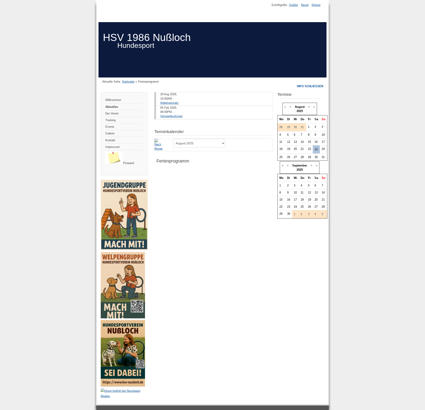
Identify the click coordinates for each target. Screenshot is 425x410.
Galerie (109, 133)
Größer (293, 5)
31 (323, 157)
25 (280, 157)
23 (316, 149)
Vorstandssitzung (171, 116)
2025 (300, 111)
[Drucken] (271, 129)
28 (302, 157)
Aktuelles (111, 106)
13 (295, 141)
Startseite (128, 81)
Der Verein (112, 113)
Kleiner (316, 5)
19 (288, 149)
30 (316, 157)
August (300, 106)
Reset (305, 5)
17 (323, 141)
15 (309, 141)
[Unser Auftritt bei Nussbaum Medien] (124, 396)
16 (316, 141)
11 (280, 141)
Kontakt (110, 140)
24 (323, 149)
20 (295, 149)
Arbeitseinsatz (169, 102)
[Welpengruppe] (123, 317)
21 (302, 149)
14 (302, 141)
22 (309, 149)
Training (110, 120)
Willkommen (113, 100)
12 (288, 141)
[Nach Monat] (159, 144)
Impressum (112, 147)
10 (323, 134)
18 (280, 149)
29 (309, 157)
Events (109, 126)
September (299, 165)
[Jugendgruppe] (124, 249)
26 (288, 157)
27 (295, 157)
